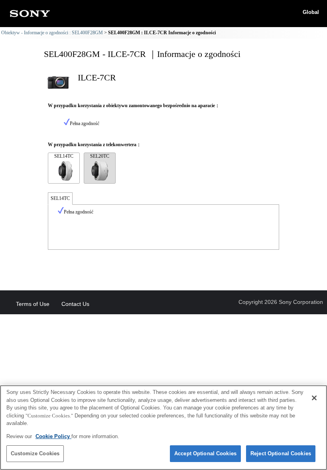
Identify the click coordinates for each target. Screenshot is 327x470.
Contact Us (75, 304)
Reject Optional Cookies (280, 453)
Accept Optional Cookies (205, 453)
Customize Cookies (35, 453)
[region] (163, 427)
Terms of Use (32, 304)
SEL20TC (99, 156)
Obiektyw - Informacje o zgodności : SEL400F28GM (52, 32)
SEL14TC (63, 156)
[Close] (314, 398)
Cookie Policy (53, 436)
